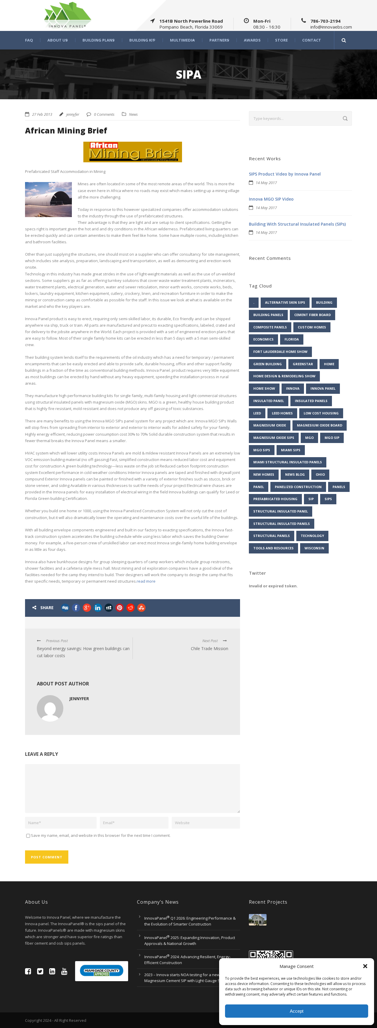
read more (146, 581)
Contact (311, 40)
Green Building (267, 364)
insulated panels (311, 401)
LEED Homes (282, 413)
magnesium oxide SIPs (273, 437)
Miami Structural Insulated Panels (287, 462)
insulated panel (268, 401)
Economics (263, 339)
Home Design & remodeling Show (284, 376)
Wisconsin (314, 548)
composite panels (270, 327)
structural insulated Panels (281, 523)
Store (281, 40)
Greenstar (303, 364)
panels (339, 487)
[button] (365, 966)
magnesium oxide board (319, 425)
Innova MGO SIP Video (271, 199)
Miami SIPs (290, 450)
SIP (311, 499)
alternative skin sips (285, 302)
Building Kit (142, 40)
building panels (268, 315)
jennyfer (72, 114)
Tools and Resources (273, 548)
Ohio (320, 474)
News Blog (295, 474)
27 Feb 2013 (42, 114)
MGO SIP (332, 437)
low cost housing (321, 413)
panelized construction (298, 487)
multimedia (182, 40)
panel (258, 487)
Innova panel (322, 388)
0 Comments (104, 114)
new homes (263, 474)
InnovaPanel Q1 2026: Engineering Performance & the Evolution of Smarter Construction (190, 921)
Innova (293, 388)
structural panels (271, 535)
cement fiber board (312, 315)
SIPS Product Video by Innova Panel (285, 174)
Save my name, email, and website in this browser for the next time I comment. (101, 835)
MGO (309, 437)
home (329, 364)
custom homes (312, 327)
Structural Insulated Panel (280, 511)
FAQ (29, 40)
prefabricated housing (275, 499)
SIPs (328, 499)
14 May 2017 (266, 182)
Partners (219, 40)
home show (264, 388)
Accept (296, 1011)
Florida (292, 339)
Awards (252, 40)
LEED (257, 413)
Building (324, 302)
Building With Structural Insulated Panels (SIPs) (297, 224)
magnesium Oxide (269, 425)
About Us (57, 40)
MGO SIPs (261, 450)
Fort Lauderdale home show (280, 351)
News (133, 114)
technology (312, 535)
